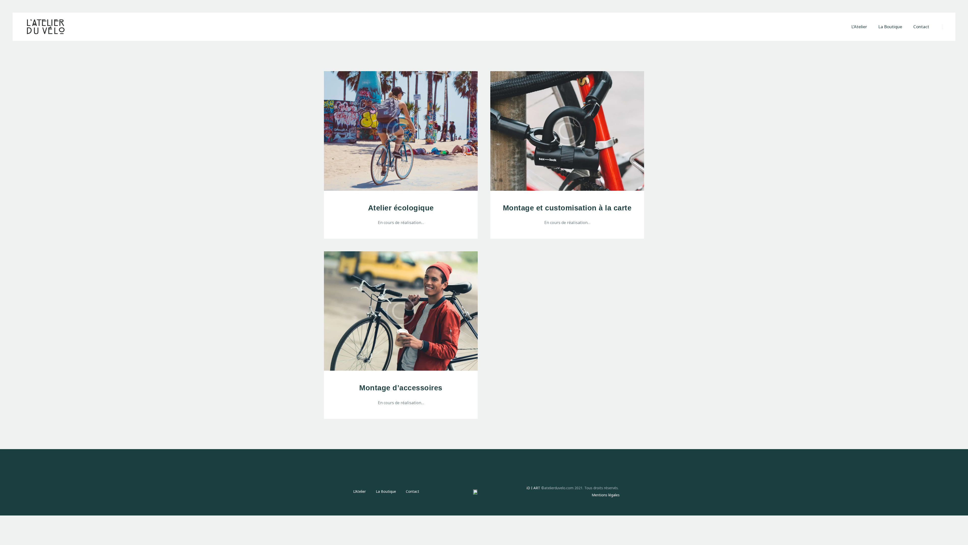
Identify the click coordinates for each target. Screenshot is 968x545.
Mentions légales (606, 495)
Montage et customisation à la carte (567, 208)
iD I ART (533, 487)
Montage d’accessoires (400, 388)
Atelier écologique (401, 208)
